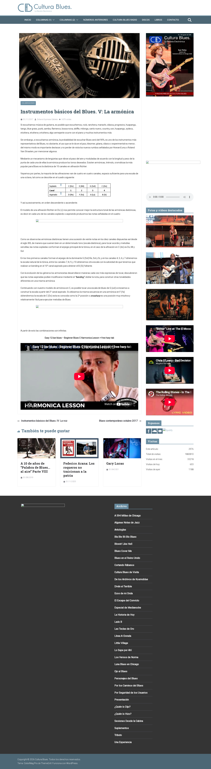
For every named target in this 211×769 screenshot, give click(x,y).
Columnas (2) (67, 19)
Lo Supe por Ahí (123, 650)
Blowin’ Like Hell (123, 543)
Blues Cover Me (123, 551)
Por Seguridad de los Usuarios (131, 692)
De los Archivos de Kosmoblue (131, 579)
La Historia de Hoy (124, 614)
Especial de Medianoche (127, 607)
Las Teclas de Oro (124, 628)
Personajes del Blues (126, 678)
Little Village (121, 643)
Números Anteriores (95, 19)
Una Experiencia (123, 742)
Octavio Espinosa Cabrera (47, 119)
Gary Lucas (115, 463)
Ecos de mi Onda (123, 593)
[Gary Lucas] (122, 440)
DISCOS (146, 19)
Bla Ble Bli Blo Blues (125, 536)
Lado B (118, 621)
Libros (158, 19)
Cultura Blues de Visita (126, 572)
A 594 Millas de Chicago (127, 515)
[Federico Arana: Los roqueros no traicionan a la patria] (79, 440)
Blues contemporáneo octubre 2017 (118, 420)
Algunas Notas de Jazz (127, 522)
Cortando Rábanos (124, 565)
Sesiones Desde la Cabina (128, 721)
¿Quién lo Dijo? (122, 706)
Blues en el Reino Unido (127, 557)
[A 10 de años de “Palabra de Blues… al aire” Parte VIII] (36, 440)
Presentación (121, 699)
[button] (53, 20)
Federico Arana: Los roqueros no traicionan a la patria (79, 469)
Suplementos (121, 728)
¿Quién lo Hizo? (122, 713)
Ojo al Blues (120, 671)
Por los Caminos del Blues (128, 685)
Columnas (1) (43, 19)
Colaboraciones (28, 103)
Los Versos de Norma (126, 657)
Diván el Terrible (123, 586)
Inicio (27, 19)
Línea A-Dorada (122, 635)
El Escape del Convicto (126, 600)
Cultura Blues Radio (125, 19)
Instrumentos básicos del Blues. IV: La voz (44, 420)
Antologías (120, 529)
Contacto (173, 19)
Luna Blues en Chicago (126, 664)
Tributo (118, 735)
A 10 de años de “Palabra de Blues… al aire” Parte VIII (35, 467)
